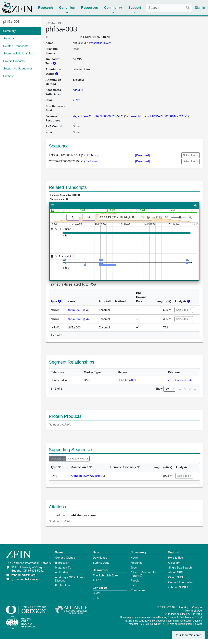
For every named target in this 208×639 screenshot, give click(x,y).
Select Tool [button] (189, 155)
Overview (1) (58, 458)
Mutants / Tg (63, 567)
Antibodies (61, 572)
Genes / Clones (65, 557)
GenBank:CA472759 (84, 475)
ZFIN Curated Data (180, 380)
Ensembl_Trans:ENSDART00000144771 (155, 116)
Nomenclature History (99, 43)
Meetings (136, 562)
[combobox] (169, 8)
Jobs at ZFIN (176, 587)
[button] (59, 467)
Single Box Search (180, 567)
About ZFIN (175, 572)
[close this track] (56, 229)
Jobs (134, 567)
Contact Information (181, 582)
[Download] (142, 155)
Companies (138, 590)
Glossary (174, 562)
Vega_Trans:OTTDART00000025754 (96, 116)
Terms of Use (193, 610)
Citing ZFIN (175, 577)
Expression (62, 562)
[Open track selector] (57, 217)
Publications (62, 585)
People (135, 580)
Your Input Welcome (188, 635)
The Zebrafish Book (105, 575)
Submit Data (101, 562)
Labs (134, 585)
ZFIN (96, 598)
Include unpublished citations (75, 515)
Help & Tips (175, 557)
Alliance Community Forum (143, 574)
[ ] (92, 155)
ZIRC (96, 580)
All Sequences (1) (78, 458)
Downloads (100, 557)
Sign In (200, 7)
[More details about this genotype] (78, 100)
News (134, 557)
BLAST (97, 593)
